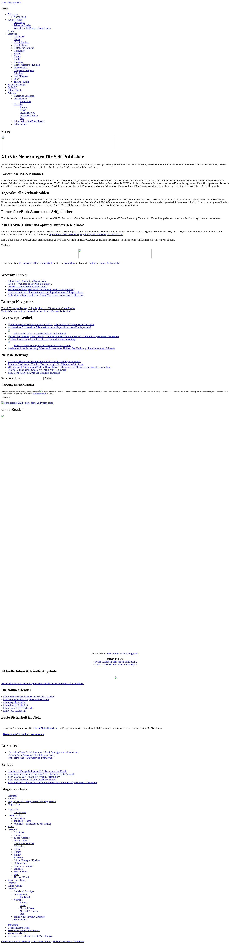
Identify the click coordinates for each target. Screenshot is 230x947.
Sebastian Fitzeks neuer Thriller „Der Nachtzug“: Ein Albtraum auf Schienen (77, 348)
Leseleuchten (20, 98)
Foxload (12, 798)
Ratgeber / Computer (24, 70)
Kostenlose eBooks (17, 933)
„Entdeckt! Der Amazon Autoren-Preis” (27, 286)
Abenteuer (19, 36)
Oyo (22, 118)
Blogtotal (12, 795)
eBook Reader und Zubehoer (15, 941)
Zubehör (12, 93)
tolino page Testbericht (14, 702)
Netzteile (18, 104)
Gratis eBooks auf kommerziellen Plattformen (30, 758)
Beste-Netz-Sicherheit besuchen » (23, 734)
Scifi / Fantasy (21, 76)
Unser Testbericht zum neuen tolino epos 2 (116, 661)
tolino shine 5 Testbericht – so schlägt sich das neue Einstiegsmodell (57, 327)
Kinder (17, 59)
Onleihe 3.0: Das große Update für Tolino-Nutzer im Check (64, 324)
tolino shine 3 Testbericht (15, 705)
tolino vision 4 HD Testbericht (18, 708)
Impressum (13, 925)
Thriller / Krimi (21, 81)
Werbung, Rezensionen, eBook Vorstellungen (30, 936)
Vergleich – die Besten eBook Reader (32, 28)
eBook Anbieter (21, 42)
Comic (17, 39)
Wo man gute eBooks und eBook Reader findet (31, 755)
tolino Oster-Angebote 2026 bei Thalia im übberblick (34, 372)
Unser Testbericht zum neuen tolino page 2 (116, 664)
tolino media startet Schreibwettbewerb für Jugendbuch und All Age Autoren (45, 292)
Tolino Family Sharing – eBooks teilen (27, 281)
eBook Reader (15, 19)
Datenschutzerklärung (39, 393)
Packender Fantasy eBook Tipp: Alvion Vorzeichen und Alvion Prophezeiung (46, 295)
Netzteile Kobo (27, 112)
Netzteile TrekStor (29, 115)
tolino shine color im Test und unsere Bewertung (52, 339)
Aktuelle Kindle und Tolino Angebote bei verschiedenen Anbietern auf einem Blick (42, 683)
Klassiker (18, 62)
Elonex (23, 107)
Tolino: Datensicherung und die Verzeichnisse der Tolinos (42, 345)
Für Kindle (25, 101)
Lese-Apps (19, 22)
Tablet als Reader (22, 25)
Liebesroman (20, 67)
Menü (5, 8)
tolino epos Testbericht (14, 710)
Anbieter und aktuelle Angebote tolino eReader (26, 699)
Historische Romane (24, 48)
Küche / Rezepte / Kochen (27, 64)
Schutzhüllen (20, 124)
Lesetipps (12, 33)
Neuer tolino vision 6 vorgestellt (122, 653)
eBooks (102, 263)
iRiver (23, 110)
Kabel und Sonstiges (24, 95)
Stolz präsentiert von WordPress (68, 941)
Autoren (93, 263)
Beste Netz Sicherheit (46, 728)
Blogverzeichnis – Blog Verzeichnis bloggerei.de (32, 801)
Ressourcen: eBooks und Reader (24, 930)
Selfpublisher (113, 263)
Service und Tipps (16, 84)
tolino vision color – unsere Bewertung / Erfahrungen (40, 333)
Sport (16, 79)
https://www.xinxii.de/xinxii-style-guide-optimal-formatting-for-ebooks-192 (86, 234)
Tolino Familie (15, 90)
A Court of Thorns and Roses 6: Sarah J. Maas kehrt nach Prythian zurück (44, 361)
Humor (17, 56)
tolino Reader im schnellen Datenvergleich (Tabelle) (28, 696)
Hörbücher (19, 50)
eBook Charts (20, 45)
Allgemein (13, 14)
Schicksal (18, 73)
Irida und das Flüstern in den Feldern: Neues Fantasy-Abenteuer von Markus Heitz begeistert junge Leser (59, 367)
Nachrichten (20, 17)
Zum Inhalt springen (11, 2)
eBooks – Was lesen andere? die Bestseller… (30, 283)
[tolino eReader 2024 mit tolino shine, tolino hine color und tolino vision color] (27, 402)
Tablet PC (12, 87)
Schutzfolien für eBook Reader (29, 121)
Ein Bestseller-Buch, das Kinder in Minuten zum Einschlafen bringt (41, 289)
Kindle (11, 31)
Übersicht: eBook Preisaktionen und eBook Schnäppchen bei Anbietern (43, 752)
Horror (17, 53)
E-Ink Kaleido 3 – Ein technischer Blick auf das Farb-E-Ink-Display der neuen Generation (74, 336)
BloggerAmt (14, 804)
